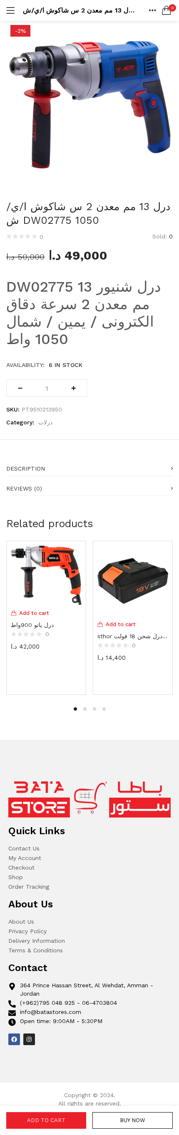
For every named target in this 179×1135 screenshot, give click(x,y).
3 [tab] (94, 709)
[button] (166, 10)
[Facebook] (14, 1039)
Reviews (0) (24, 488)
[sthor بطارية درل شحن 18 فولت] (132, 580)
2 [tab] (85, 709)
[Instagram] (29, 1039)
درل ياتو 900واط (32, 625)
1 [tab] (75, 709)
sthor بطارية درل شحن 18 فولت (132, 636)
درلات (45, 422)
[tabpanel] (46, 617)
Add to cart (46, 1120)
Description (25, 468)
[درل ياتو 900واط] (46, 574)
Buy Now (132, 1120)
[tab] (89, 466)
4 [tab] (104, 709)
